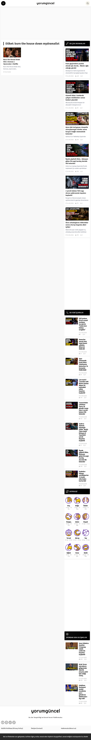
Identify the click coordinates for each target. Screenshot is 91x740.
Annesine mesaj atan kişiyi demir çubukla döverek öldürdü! (83, 344)
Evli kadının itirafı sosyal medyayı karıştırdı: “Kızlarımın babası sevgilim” (83, 324)
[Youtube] (14, 722)
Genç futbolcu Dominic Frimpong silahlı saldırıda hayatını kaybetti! (84, 649)
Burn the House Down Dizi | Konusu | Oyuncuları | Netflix (11, 62)
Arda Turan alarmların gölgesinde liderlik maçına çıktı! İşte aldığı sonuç (83, 670)
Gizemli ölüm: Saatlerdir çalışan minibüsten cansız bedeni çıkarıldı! (75, 97)
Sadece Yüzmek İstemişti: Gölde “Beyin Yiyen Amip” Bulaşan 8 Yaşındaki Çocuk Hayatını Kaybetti (83, 432)
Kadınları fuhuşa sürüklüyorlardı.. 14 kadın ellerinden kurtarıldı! (84, 476)
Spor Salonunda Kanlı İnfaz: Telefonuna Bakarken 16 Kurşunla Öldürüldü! (83, 364)
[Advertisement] (45, 23)
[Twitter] (6, 722)
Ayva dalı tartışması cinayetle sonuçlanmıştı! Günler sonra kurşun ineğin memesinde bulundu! (77, 130)
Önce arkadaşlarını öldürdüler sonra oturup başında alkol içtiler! (77, 225)
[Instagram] (10, 722)
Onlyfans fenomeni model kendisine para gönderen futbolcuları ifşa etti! (83, 692)
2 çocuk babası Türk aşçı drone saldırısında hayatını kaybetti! (76, 193)
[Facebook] (2, 722)
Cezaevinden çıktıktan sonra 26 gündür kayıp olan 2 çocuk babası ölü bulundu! (83, 408)
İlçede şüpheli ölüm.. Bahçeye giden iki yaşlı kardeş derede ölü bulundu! (77, 161)
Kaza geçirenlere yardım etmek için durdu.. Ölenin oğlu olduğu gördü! (77, 66)
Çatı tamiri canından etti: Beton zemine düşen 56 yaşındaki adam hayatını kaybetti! (84, 386)
